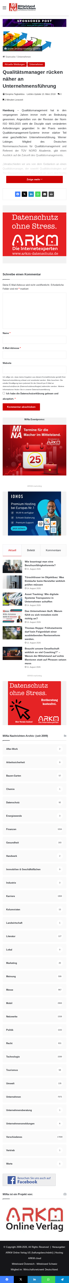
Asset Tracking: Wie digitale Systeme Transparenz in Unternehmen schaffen (42, 598)
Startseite (10, 56)
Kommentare (53, 550)
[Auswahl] (4, 9)
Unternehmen (24, 56)
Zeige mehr (34, 179)
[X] (24, 194)
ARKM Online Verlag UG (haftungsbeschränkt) (29, 1252)
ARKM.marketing (34, 486)
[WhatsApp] (38, 194)
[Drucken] (51, 194)
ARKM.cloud (34, 1258)
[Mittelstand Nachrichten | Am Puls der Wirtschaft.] (22, 7)
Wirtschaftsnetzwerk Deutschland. (40, 1269)
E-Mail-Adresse (12, 348)
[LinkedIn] (31, 194)
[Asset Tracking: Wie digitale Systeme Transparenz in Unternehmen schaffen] (12, 599)
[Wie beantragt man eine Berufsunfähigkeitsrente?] (12, 566)
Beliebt (31, 550)
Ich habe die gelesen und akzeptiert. (30, 396)
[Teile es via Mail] (44, 194)
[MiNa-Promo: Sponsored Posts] (34, 22)
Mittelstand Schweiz (47, 1264)
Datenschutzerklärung (12, 380)
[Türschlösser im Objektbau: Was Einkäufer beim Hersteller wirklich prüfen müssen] (12, 582)
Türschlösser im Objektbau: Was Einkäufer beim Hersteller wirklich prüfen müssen (45, 581)
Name (6, 333)
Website (7, 363)
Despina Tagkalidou (15, 94)
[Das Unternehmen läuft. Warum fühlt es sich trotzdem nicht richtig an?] (12, 615)
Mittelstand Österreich (23, 1264)
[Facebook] (17, 194)
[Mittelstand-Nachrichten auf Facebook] (29, 1185)
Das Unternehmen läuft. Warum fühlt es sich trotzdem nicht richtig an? (43, 615)
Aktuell (12, 550)
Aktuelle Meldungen (15, 64)
